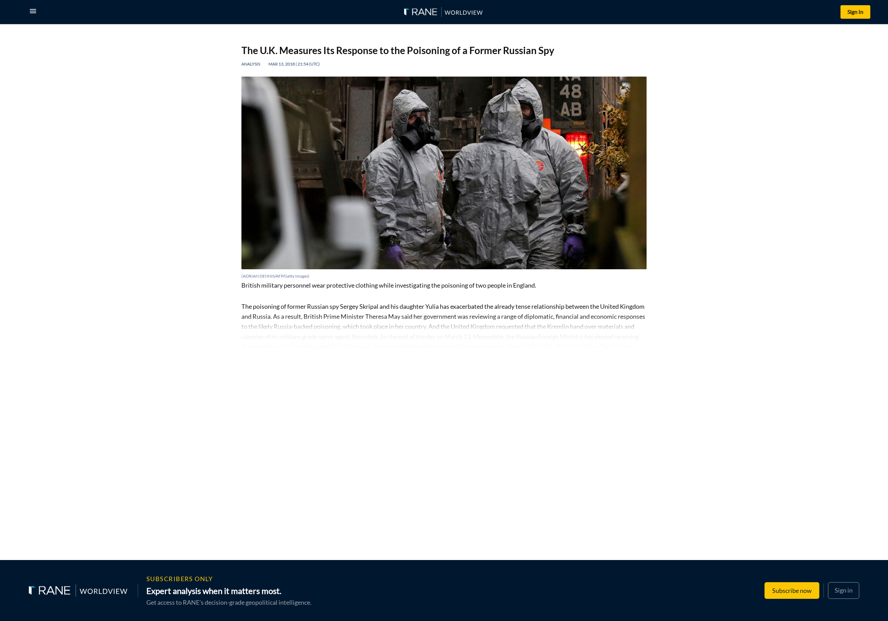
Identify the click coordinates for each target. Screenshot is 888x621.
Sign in (844, 590)
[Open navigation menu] (34, 12)
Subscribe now (792, 590)
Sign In (855, 11)
